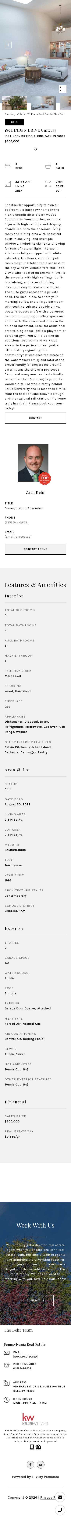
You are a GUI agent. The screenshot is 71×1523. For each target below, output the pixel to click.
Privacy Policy (51, 1497)
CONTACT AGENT (35, 549)
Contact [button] (35, 418)
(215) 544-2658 (16, 522)
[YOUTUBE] (40, 1465)
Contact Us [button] (35, 1300)
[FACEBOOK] (30, 1465)
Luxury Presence (45, 1477)
